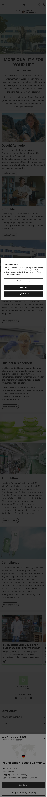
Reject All (23, 287)
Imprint (18, 274)
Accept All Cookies (23, 294)
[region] (23, 279)
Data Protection (10, 274)
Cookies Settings (23, 281)
